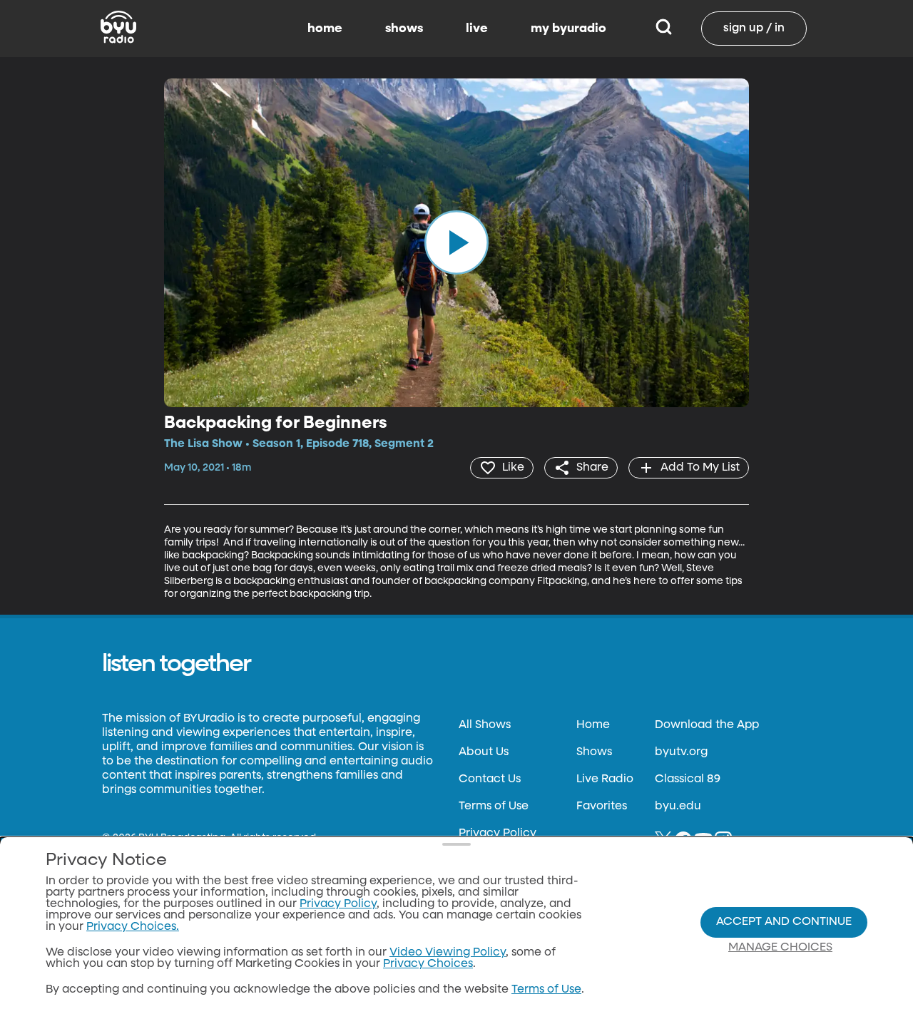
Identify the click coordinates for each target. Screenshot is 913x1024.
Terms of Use (494, 806)
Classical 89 (687, 779)
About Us (484, 752)
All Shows (485, 725)
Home (593, 725)
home (324, 28)
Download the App (707, 725)
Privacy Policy (497, 833)
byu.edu (678, 806)
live (477, 28)
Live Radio (604, 779)
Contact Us (490, 779)
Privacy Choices (428, 964)
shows (404, 28)
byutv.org (681, 752)
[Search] (664, 28)
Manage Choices (780, 947)
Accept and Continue (784, 922)
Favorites (601, 806)
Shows (594, 752)
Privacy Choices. (132, 927)
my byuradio (568, 28)
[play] (456, 242)
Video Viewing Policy (447, 952)
